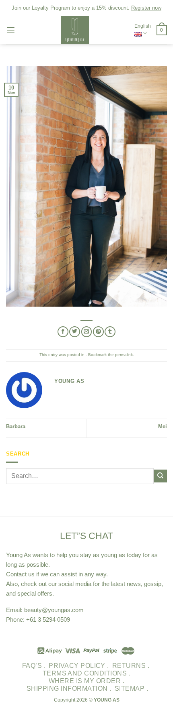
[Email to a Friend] (86, 331)
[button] (10, 29)
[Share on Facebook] (63, 331)
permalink (124, 354)
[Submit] (160, 476)
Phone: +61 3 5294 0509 (38, 619)
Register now (146, 8)
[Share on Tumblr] (110, 331)
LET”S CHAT (86, 536)
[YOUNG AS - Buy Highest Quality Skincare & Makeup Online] (74, 30)
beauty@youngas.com (54, 609)
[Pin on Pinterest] (98, 331)
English (142, 26)
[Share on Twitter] (74, 331)
